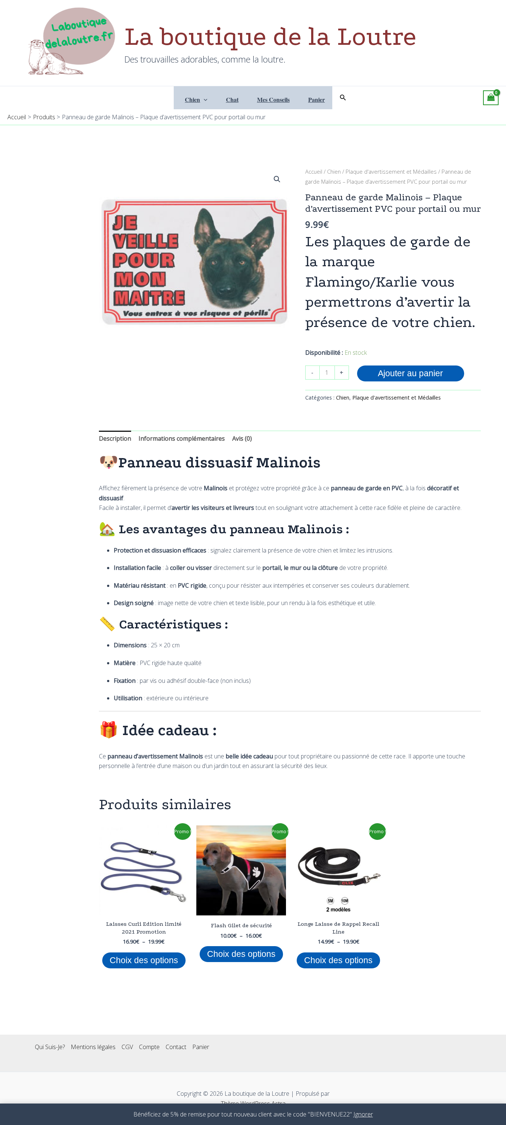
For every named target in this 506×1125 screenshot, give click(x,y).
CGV (127, 1047)
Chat (232, 99)
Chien (192, 99)
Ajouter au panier (410, 373)
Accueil (313, 171)
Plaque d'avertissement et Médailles (391, 171)
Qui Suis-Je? (50, 1047)
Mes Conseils (273, 99)
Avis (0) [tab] (242, 438)
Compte (149, 1047)
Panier (316, 99)
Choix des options (144, 960)
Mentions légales (93, 1047)
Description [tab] (115, 438)
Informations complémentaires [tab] (182, 438)
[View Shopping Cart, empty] (491, 97)
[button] (203, 100)
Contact (176, 1047)
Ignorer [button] (363, 1114)
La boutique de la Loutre (270, 36)
